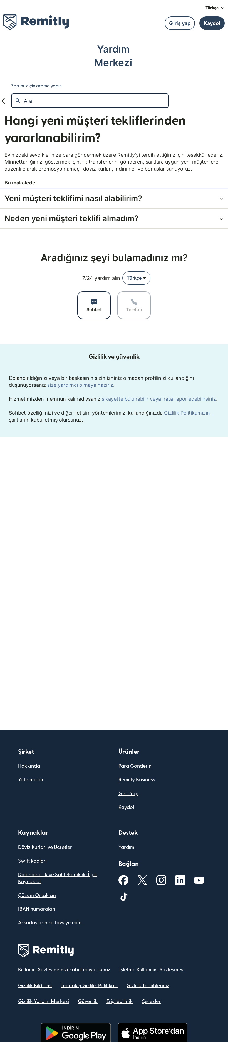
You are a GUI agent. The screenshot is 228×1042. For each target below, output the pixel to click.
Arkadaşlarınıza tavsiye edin (49, 922)
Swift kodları (32, 861)
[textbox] (96, 100)
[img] (36, 22)
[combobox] (136, 278)
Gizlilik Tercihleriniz (148, 985)
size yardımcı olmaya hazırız (80, 385)
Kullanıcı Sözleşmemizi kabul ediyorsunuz (64, 969)
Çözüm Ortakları (37, 895)
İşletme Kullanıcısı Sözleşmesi (151, 969)
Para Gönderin (135, 766)
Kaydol (126, 807)
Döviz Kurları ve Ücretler (45, 847)
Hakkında (29, 766)
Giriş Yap (128, 793)
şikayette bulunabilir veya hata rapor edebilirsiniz (159, 399)
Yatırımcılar (31, 779)
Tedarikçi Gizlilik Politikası (89, 985)
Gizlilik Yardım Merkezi (43, 1001)
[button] (215, 7)
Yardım (126, 847)
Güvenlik (88, 1001)
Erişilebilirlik (119, 1001)
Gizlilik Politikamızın (187, 413)
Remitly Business (136, 779)
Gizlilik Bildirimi (35, 985)
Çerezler (151, 1001)
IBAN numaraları (36, 909)
